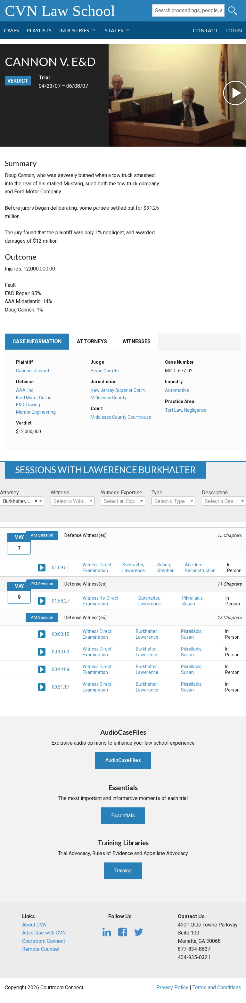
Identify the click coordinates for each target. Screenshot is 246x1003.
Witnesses (136, 341)
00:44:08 (60, 669)
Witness (60, 492)
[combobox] (22, 501)
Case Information (37, 341)
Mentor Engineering (36, 412)
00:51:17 (60, 687)
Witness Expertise (121, 492)
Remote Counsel (40, 949)
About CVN (34, 925)
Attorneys (92, 341)
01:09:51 (60, 567)
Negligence (195, 410)
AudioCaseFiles (123, 760)
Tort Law (173, 410)
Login (234, 30)
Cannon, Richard (32, 370)
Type (157, 492)
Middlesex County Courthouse (121, 417)
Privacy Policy (172, 987)
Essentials (123, 816)
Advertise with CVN (44, 933)
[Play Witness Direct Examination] (41, 567)
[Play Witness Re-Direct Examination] (41, 600)
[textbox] (72, 501)
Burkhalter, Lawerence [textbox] (23, 501)
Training (123, 871)
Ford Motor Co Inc (33, 397)
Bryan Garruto (105, 370)
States (114, 30)
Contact (205, 30)
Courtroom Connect (43, 941)
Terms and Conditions (217, 987)
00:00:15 (60, 634)
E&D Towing (28, 404)
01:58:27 (60, 600)
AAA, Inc (24, 390)
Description (215, 492)
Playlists (39, 30)
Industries (74, 30)
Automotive (177, 390)
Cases (11, 30)
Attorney (9, 492)
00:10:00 (60, 651)
